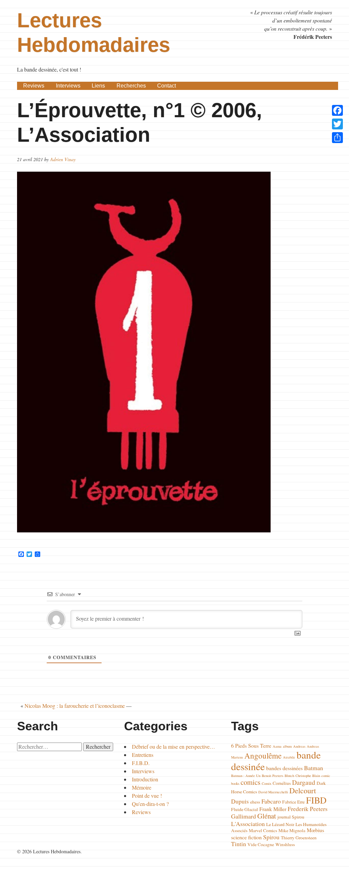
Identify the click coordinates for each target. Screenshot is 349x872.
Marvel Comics (263, 830)
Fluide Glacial (244, 809)
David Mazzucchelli (273, 792)
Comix (266, 783)
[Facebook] (337, 110)
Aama (277, 746)
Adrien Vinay (63, 159)
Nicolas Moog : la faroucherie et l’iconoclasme (75, 705)
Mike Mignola (291, 830)
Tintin (238, 844)
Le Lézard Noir (280, 824)
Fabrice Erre (293, 802)
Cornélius (282, 783)
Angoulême (263, 755)
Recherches (131, 86)
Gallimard (243, 816)
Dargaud (303, 782)
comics (250, 782)
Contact (166, 86)
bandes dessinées (284, 768)
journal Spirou (290, 817)
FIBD (316, 800)
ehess (255, 802)
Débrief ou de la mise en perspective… (173, 746)
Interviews (68, 86)
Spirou (271, 837)
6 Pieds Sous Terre (251, 745)
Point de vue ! (147, 795)
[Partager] (337, 137)
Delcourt (302, 790)
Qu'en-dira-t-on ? (150, 803)
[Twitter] (337, 124)
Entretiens (142, 754)
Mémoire (141, 787)
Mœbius (315, 830)
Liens (98, 86)
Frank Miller (272, 808)
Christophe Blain (307, 775)
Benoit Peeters (272, 775)
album (287, 746)
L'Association (248, 824)
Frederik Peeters (308, 809)
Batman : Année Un (245, 775)
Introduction (145, 779)
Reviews (33, 86)
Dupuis (240, 801)
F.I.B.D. (141, 762)
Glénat (266, 816)
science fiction (246, 837)
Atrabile (289, 757)
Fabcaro (271, 801)
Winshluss (285, 844)
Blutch (289, 775)
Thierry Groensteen (299, 838)
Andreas (299, 746)
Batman (313, 768)
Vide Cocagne (260, 844)
